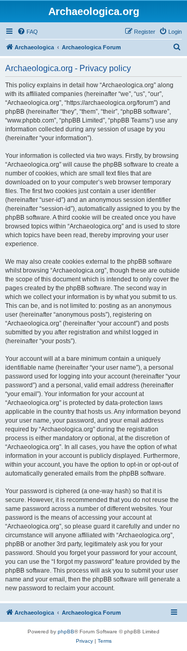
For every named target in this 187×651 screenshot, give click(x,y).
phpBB (66, 631)
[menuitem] (27, 31)
